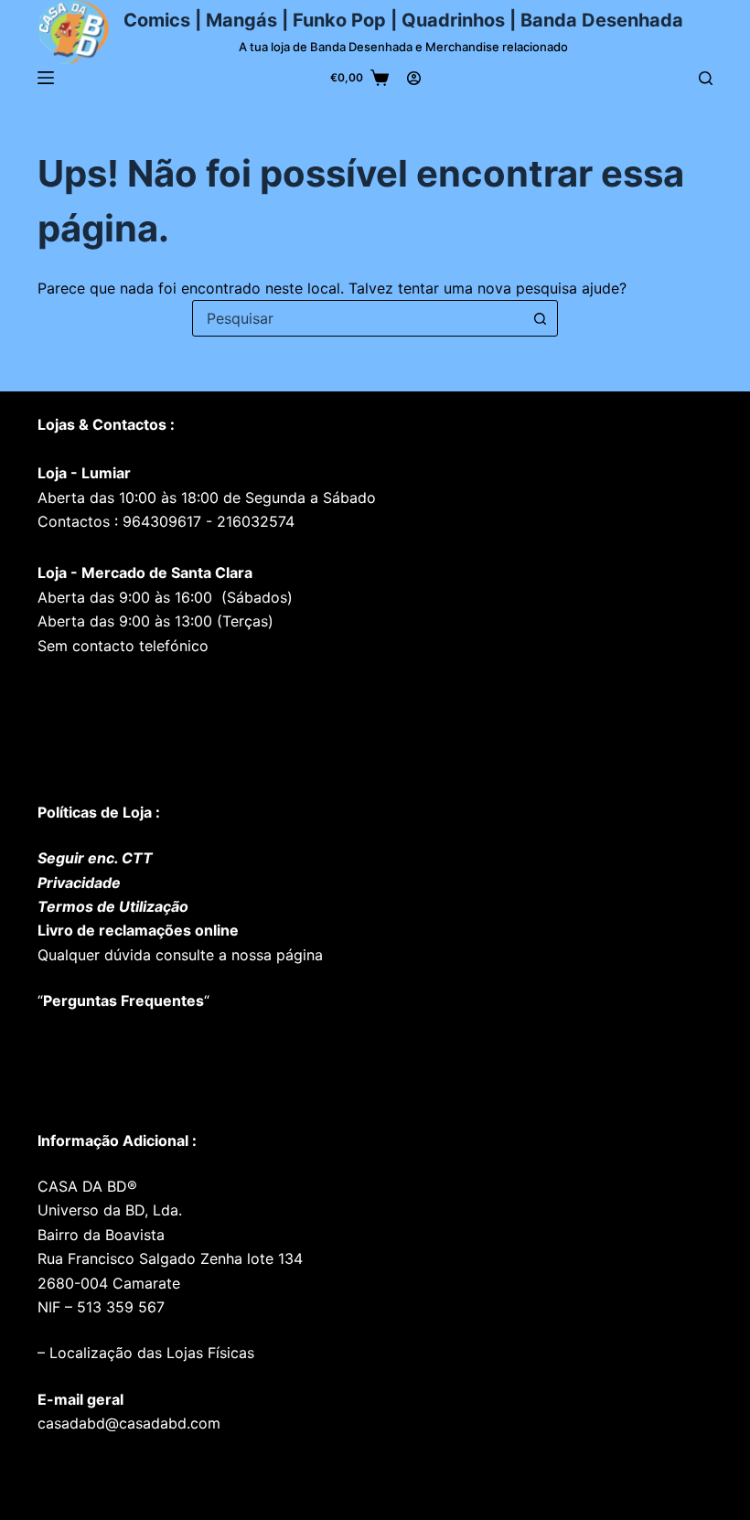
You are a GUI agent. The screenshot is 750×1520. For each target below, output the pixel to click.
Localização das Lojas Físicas (149, 1352)
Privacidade (79, 882)
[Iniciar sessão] (414, 78)
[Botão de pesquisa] (539, 318)
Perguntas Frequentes (123, 1000)
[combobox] (357, 318)
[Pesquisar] (705, 78)
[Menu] (46, 78)
